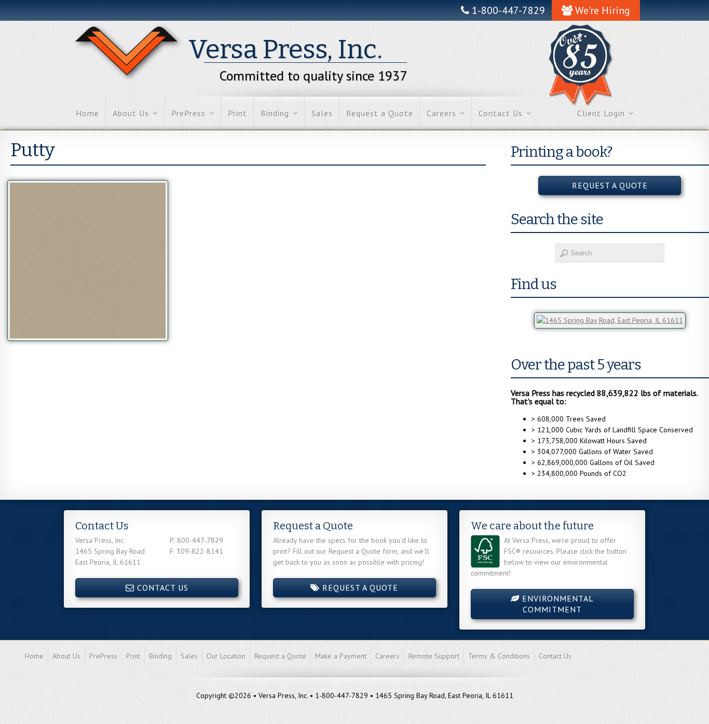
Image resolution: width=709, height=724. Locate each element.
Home (87, 113)
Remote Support (433, 656)
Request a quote (610, 185)
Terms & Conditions (499, 656)
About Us (131, 113)
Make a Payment (340, 656)
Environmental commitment (557, 603)
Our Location (226, 656)
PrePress (188, 113)
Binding (275, 113)
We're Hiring (601, 10)
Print (237, 113)
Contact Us (501, 113)
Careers (441, 113)
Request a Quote (379, 113)
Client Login (601, 113)
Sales (322, 113)
